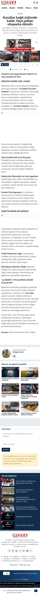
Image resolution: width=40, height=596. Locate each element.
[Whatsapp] (30, 550)
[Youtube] (27, 550)
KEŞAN (12, 8)
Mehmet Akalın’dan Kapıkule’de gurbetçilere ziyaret (18, 591)
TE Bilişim (25, 579)
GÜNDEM (6, 559)
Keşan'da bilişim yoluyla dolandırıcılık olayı (28, 414)
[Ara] (34, 3)
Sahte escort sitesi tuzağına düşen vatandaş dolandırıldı (29, 396)
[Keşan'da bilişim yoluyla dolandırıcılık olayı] (29, 407)
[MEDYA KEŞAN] (8, 2)
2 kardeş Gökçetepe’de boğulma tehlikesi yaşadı (10, 414)
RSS (7, 573)
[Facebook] (9, 550)
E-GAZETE (14, 556)
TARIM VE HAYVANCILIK (11, 561)
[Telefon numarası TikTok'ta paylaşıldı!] (10, 372)
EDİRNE (20, 8)
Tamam (36, 586)
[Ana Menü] (37, 3)
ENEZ (35, 8)
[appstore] (14, 565)
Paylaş (6, 64)
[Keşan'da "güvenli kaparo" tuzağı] (10, 388)
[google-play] (25, 565)
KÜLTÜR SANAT (28, 561)
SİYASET (32, 556)
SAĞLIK (25, 559)
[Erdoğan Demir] (6, 353)
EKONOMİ (16, 559)
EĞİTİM (33, 559)
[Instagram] (20, 550)
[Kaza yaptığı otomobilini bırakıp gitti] (29, 372)
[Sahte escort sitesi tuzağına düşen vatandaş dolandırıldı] (29, 388)
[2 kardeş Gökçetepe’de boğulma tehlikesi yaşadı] (10, 407)
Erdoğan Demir (18, 352)
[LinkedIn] (23, 550)
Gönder (6, 450)
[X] (12, 550)
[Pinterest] (16, 550)
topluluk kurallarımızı (21, 456)
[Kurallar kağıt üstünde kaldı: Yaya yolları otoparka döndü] (20, 50)
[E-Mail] (14, 356)
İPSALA (28, 8)
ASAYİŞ (4, 8)
